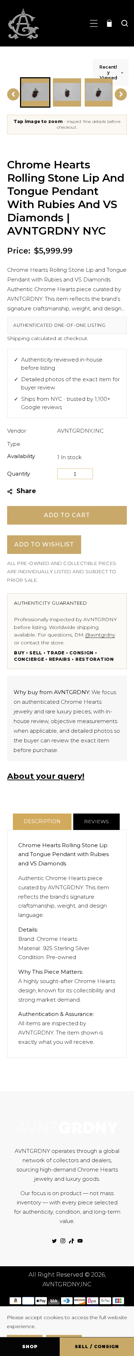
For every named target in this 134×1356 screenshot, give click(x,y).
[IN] (63, 1241)
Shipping (18, 338)
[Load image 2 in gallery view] (67, 92)
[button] (94, 23)
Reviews (96, 821)
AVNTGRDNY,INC (80, 430)
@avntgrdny (100, 635)
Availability (21, 456)
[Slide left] (13, 94)
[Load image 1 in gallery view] (35, 92)
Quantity (18, 473)
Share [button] (26, 491)
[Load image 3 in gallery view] (99, 92)
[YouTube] (80, 1241)
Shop (30, 1346)
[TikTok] (71, 1241)
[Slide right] (121, 94)
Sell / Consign (97, 1346)
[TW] (54, 1241)
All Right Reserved (56, 1274)
